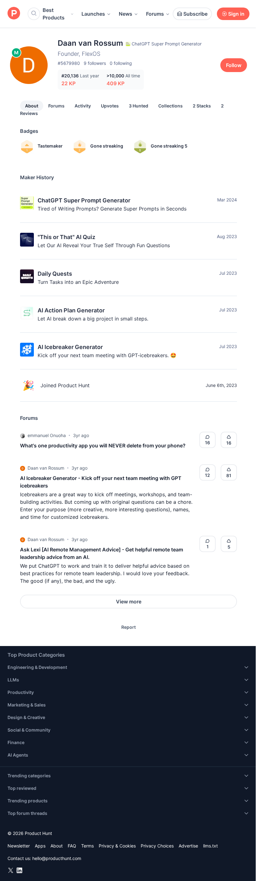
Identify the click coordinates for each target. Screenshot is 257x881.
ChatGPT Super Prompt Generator (84, 200)
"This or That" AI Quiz (66, 237)
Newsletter (19, 845)
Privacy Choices (157, 845)
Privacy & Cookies (117, 845)
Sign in (236, 14)
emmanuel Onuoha (47, 435)
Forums (155, 14)
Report (128, 627)
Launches (93, 14)
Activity (83, 105)
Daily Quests (55, 273)
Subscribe (195, 14)
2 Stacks (202, 105)
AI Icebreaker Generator (70, 347)
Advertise (188, 845)
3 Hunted (138, 105)
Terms (87, 845)
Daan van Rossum (46, 468)
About (31, 105)
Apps (40, 845)
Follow (233, 65)
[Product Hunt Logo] (14, 13)
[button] (22, 435)
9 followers (95, 63)
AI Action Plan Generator (71, 310)
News (125, 14)
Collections (170, 105)
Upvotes (110, 105)
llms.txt (210, 845)
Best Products (54, 14)
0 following (121, 63)
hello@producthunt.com (56, 858)
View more (128, 601)
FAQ (72, 845)
